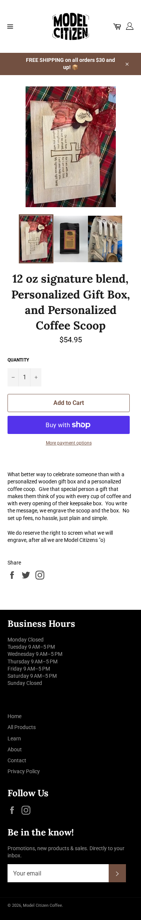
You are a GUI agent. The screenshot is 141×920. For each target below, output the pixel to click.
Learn (14, 738)
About (15, 749)
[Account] (131, 26)
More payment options (69, 443)
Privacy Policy (24, 771)
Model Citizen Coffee (42, 905)
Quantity (18, 360)
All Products (22, 727)
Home (14, 716)
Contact (17, 760)
